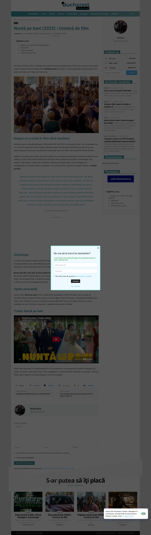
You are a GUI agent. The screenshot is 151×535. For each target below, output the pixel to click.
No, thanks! (75, 286)
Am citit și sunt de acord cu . (73, 276)
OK (143, 513)
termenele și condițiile (83, 276)
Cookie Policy (128, 516)
